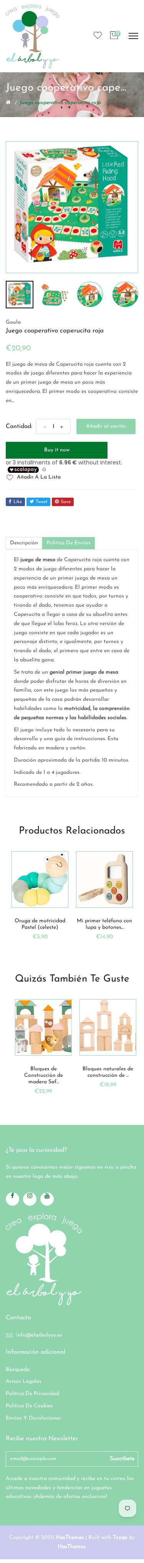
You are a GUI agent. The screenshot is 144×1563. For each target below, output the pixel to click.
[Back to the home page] (8, 102)
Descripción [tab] (24, 543)
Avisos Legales (23, 1381)
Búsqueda (18, 1370)
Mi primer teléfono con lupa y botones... (104, 924)
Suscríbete (122, 1459)
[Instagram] (29, 1199)
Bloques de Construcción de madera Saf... (40, 1075)
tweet (41, 502)
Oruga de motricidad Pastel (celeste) (40, 924)
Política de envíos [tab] (68, 543)
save (66, 502)
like (17, 502)
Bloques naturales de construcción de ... (104, 1072)
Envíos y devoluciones (33, 1418)
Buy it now (57, 450)
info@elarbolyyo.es (39, 1335)
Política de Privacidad (32, 1394)
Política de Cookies (29, 1406)
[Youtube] (47, 1199)
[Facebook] (12, 1199)
